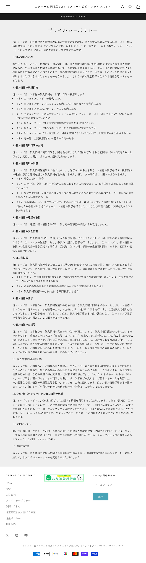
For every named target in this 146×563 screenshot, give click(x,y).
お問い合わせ (13, 506)
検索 (8, 488)
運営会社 (11, 494)
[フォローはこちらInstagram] (17, 535)
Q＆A (9, 483)
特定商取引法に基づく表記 (21, 512)
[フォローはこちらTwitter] (7, 535)
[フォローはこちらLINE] (26, 535)
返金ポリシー (13, 518)
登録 (100, 496)
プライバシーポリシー (18, 500)
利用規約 (11, 524)
